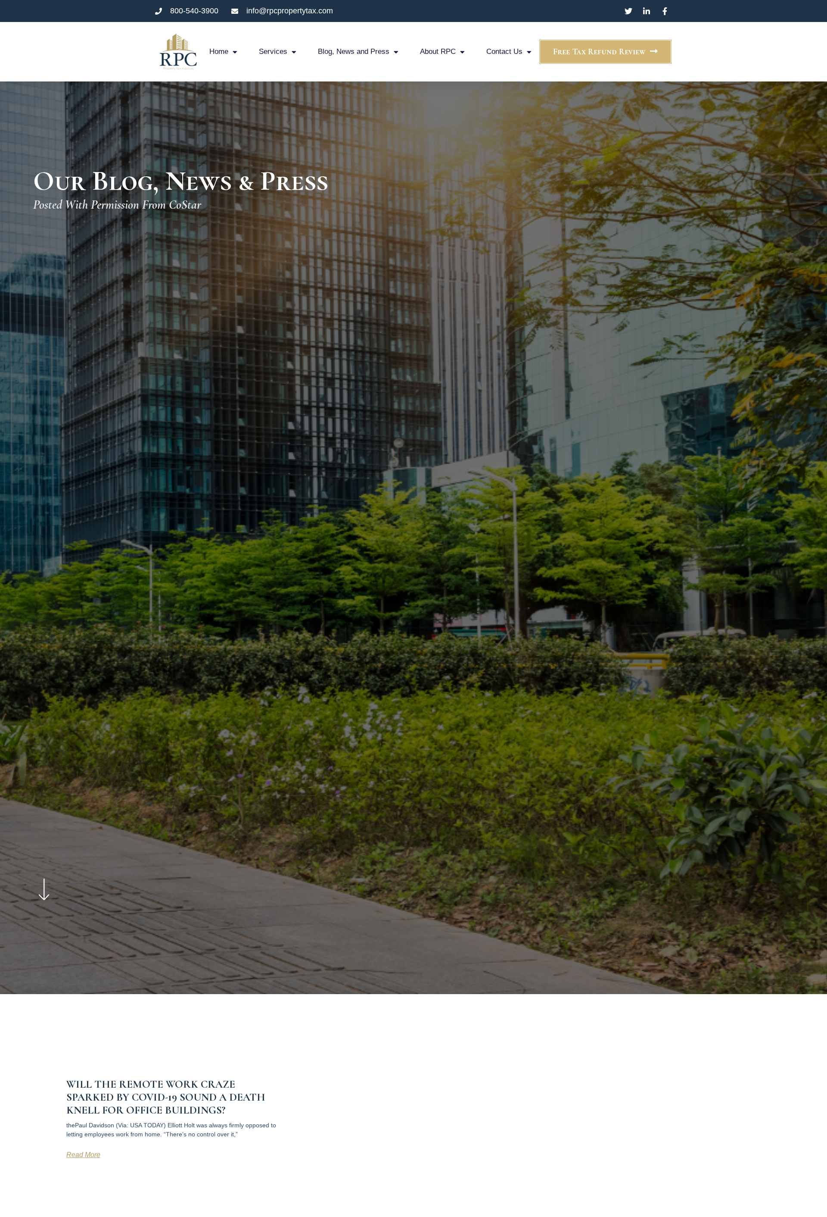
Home (218, 51)
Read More (83, 1154)
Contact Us (504, 51)
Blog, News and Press (353, 51)
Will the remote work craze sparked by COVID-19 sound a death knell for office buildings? (165, 1097)
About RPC (438, 51)
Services (273, 51)
